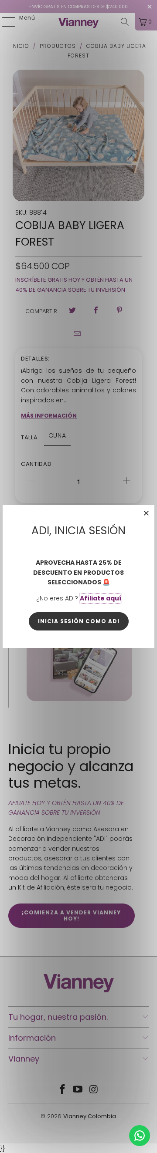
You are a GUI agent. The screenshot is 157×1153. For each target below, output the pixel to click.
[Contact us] (139, 1135)
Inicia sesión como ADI (78, 621)
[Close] (146, 513)
